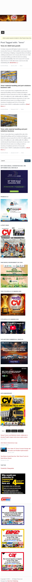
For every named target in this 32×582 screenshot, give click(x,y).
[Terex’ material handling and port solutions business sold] (9, 76)
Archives (21, 431)
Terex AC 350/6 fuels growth (10, 46)
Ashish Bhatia (5, 65)
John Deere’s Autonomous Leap (9, 442)
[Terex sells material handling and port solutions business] (9, 120)
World (3, 431)
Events (8, 431)
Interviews (14, 431)
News (21, 65)
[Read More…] (14, 62)
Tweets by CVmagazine (7, 468)
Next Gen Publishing (12, 581)
